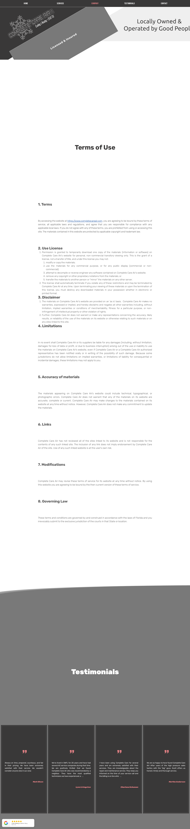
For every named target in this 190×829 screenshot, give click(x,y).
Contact (164, 3)
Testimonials (129, 3)
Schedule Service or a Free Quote (145, 47)
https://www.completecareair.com (84, 220)
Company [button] (94, 3)
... (83, 776)
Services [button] (60, 3)
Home (26, 3)
